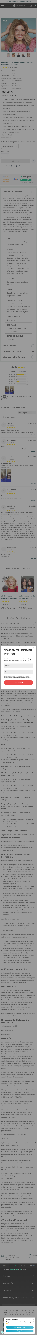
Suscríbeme (18, 682)
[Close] (34, 648)
